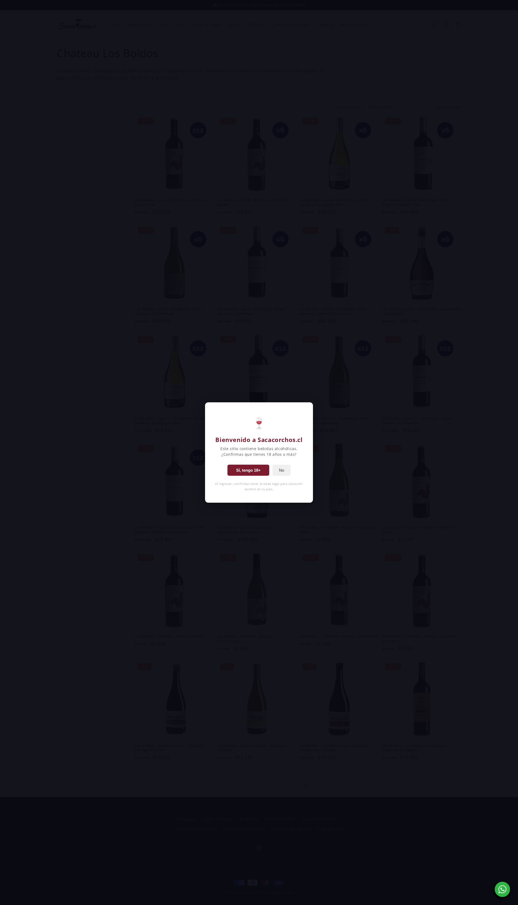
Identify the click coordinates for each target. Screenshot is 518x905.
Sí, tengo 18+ (248, 470)
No (281, 470)
